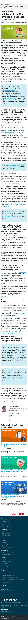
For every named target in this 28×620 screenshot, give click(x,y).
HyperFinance (7, 616)
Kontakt (4, 572)
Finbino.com (22, 618)
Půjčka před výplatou (7, 523)
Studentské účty (6, 545)
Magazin (7, 4)
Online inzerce (5, 581)
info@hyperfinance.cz (6, 611)
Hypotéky (9, 448)
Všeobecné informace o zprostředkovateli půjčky (13, 579)
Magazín (4, 560)
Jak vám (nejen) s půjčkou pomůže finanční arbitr (12, 332)
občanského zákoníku (12, 98)
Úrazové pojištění (6, 535)
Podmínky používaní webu (8, 575)
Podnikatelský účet (6, 547)
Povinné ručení (5, 531)
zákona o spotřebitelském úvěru (12, 89)
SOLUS (3, 379)
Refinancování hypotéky (8, 553)
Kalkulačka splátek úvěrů (8, 565)
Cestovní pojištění (6, 537)
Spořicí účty (5, 544)
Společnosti (5, 563)
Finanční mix (10, 500)
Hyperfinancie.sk (14, 618)
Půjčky (11, 22)
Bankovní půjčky (6, 524)
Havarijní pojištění (6, 533)
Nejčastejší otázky (6, 561)
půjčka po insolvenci (7, 216)
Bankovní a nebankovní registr (15, 377)
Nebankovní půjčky (6, 521)
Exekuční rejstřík (10, 379)
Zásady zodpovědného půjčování (10, 577)
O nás (3, 574)
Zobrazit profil (12, 417)
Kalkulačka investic (6, 567)
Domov (2, 4)
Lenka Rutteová (5, 22)
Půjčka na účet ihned (7, 526)
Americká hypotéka (6, 554)
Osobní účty (5, 542)
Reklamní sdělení (6, 582)
